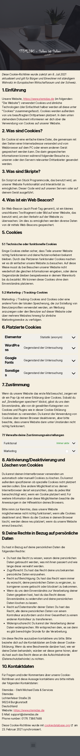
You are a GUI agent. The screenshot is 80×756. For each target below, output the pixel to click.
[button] (47, 21)
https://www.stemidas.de (38, 98)
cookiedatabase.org (57, 725)
